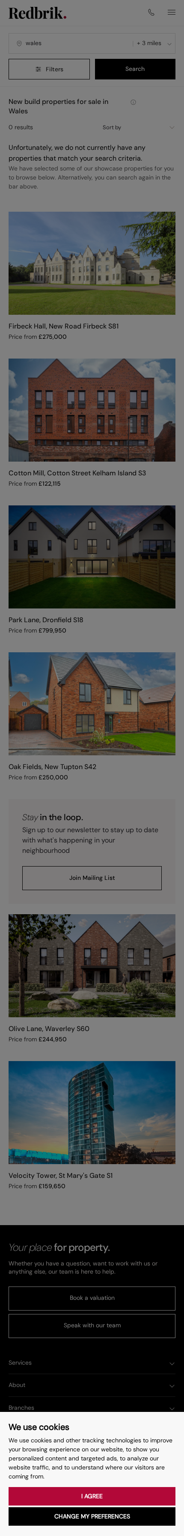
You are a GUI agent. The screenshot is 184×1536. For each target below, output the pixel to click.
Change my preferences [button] (92, 1516)
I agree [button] (92, 1496)
